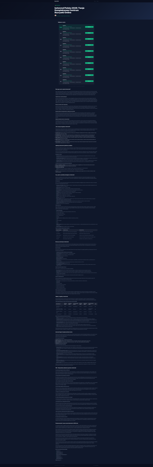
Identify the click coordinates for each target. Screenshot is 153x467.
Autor (95, 1)
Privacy (97, 1)
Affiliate (64, 465)
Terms (62, 465)
